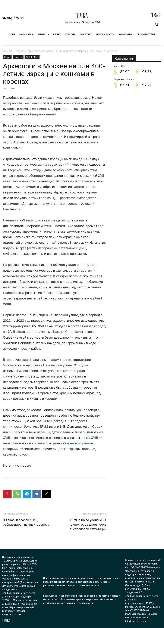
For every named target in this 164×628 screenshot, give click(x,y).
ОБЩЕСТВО (32, 57)
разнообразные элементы (73, 443)
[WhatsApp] (17, 494)
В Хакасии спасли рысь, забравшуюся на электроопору (26, 522)
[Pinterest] (7, 494)
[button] (156, 24)
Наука (19, 51)
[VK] (36, 494)
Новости (18, 57)
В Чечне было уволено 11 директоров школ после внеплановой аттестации (87, 524)
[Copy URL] (46, 494)
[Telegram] (27, 494)
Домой (7, 51)
